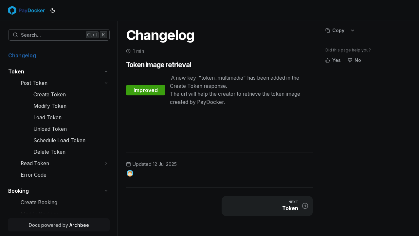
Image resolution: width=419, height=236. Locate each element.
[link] (59, 55)
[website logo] (26, 10)
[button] (106, 71)
